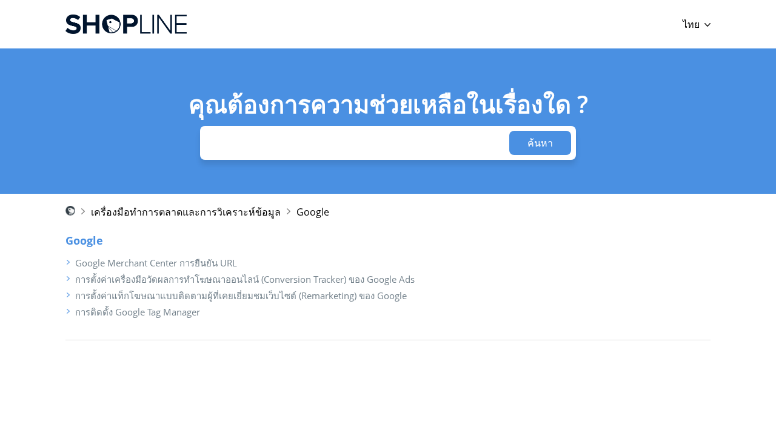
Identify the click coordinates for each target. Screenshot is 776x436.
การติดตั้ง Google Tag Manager (137, 312)
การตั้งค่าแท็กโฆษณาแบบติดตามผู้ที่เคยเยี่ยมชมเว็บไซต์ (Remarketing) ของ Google (241, 295)
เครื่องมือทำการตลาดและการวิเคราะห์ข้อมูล (186, 212)
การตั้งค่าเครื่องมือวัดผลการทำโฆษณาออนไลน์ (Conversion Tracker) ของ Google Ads (245, 279)
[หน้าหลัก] (126, 24)
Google (312, 212)
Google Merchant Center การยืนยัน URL (156, 263)
